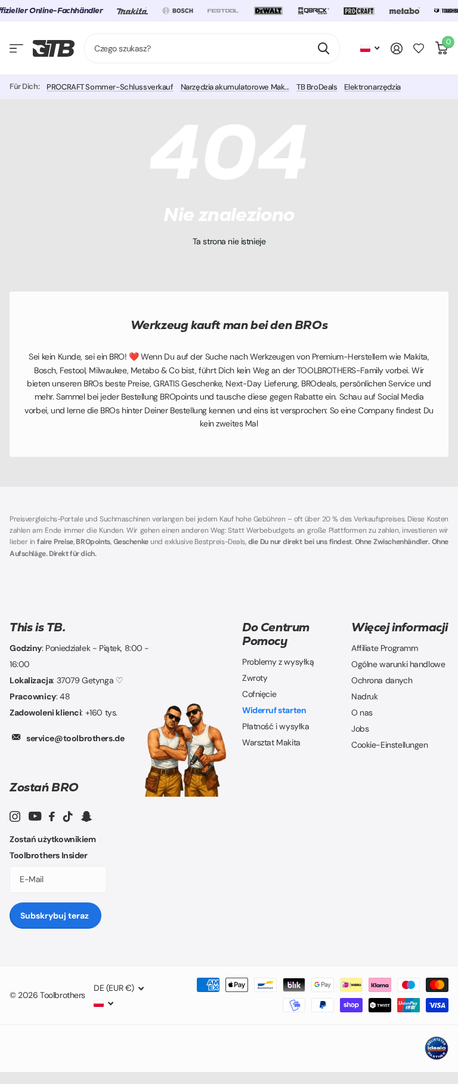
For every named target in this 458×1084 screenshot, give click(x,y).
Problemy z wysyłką (278, 661)
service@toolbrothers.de (75, 738)
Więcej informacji (399, 627)
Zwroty (254, 677)
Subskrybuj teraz (55, 915)
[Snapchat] (86, 816)
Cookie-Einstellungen (389, 744)
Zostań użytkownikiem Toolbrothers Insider (53, 847)
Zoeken (323, 48)
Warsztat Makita (271, 742)
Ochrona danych (381, 680)
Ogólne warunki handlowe (398, 664)
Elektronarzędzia (372, 87)
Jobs (360, 728)
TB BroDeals (316, 87)
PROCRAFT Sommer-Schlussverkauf (110, 87)
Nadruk (364, 696)
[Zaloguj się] (397, 48)
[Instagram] (15, 816)
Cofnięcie (259, 694)
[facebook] (52, 816)
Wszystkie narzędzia (16, 49)
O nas (362, 712)
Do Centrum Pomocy (276, 634)
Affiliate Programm (384, 648)
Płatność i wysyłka (275, 726)
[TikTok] (68, 816)
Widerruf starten (274, 710)
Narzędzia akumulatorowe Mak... (235, 87)
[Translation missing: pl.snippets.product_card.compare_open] (419, 48)
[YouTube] (35, 816)
